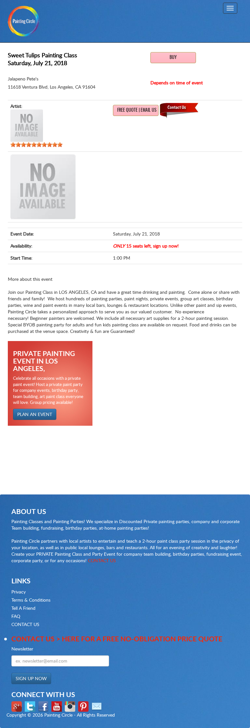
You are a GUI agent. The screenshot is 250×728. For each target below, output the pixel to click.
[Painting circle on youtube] (57, 706)
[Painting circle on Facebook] (44, 706)
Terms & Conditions (30, 600)
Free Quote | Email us (137, 110)
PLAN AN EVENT (34, 414)
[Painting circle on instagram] (71, 706)
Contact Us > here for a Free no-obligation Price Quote (116, 638)
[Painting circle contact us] (97, 706)
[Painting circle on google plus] (17, 706)
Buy (173, 57)
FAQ (15, 616)
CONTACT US (102, 560)
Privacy (18, 592)
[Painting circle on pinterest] (84, 706)
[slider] (36, 144)
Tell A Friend (23, 608)
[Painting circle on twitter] (31, 706)
